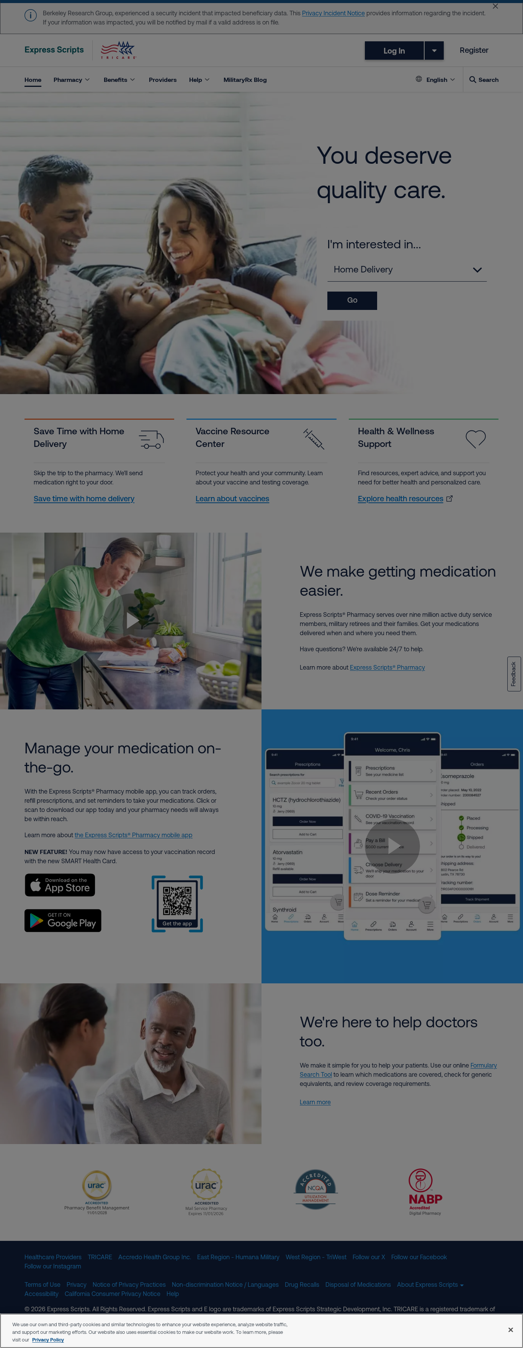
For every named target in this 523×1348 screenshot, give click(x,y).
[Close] (510, 1330)
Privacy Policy (48, 1340)
